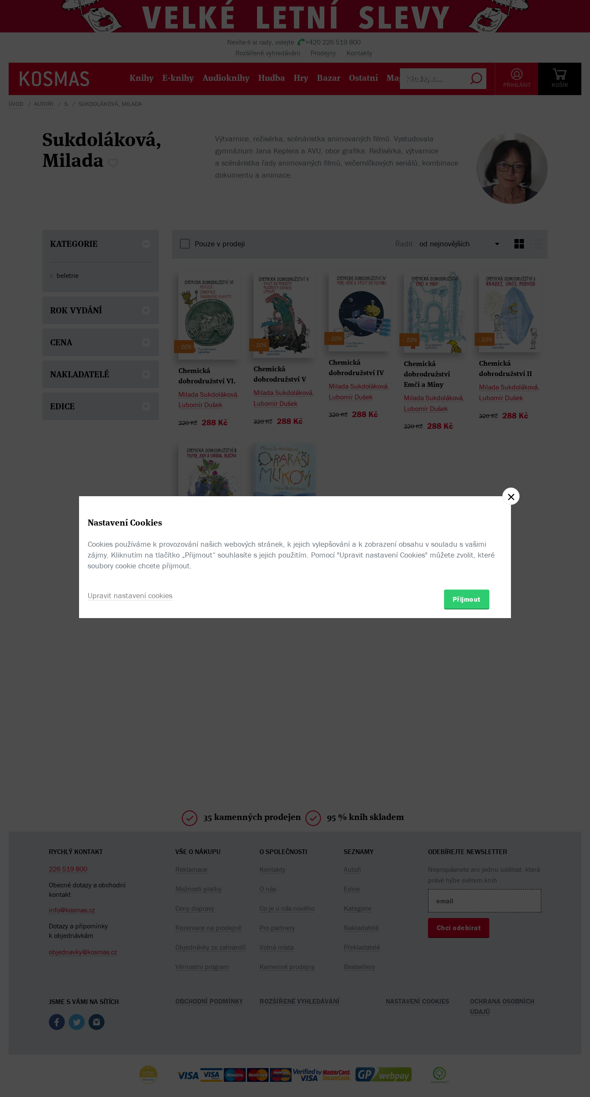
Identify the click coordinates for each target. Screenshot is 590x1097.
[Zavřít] (511, 496)
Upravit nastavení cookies (130, 595)
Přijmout (467, 599)
